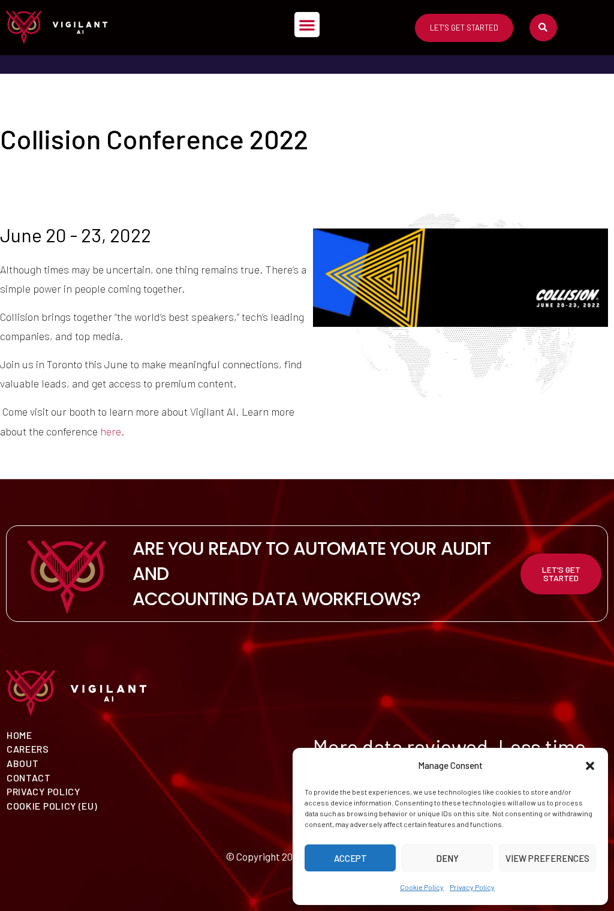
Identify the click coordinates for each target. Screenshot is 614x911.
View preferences (547, 858)
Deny (447, 858)
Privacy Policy (472, 887)
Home (19, 735)
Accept (350, 858)
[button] (590, 766)
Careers (28, 748)
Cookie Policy (422, 887)
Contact (29, 777)
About (23, 763)
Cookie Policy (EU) (52, 805)
